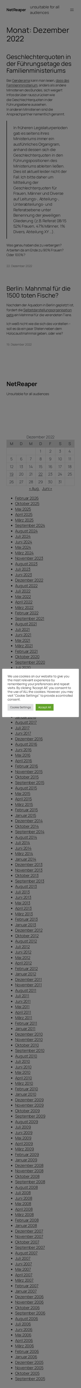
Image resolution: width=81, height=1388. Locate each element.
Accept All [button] (44, 707)
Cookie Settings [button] (20, 707)
